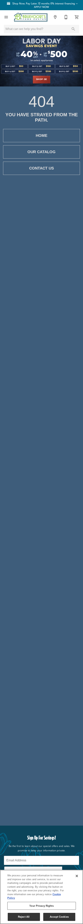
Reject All (24, 916)
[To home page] (30, 17)
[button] (6, 17)
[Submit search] (73, 29)
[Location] (55, 17)
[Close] (77, 876)
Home (41, 135)
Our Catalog (41, 152)
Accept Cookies (59, 916)
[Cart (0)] (76, 17)
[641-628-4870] (66, 17)
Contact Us (41, 168)
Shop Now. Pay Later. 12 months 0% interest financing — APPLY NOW (45, 5)
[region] (41, 897)
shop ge (41, 79)
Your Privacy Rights (41, 905)
